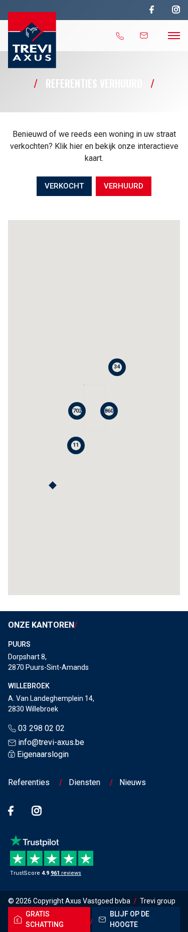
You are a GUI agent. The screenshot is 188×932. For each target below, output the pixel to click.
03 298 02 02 (41, 728)
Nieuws (132, 782)
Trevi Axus (32, 40)
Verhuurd (123, 186)
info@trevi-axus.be (51, 742)
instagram (176, 10)
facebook (151, 10)
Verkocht (64, 186)
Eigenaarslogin (43, 754)
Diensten (84, 782)
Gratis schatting (45, 919)
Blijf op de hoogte (129, 919)
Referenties (29, 782)
